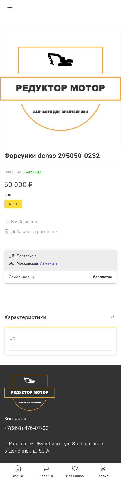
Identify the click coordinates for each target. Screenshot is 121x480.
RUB (7, 195)
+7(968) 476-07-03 (26, 428)
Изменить (49, 263)
